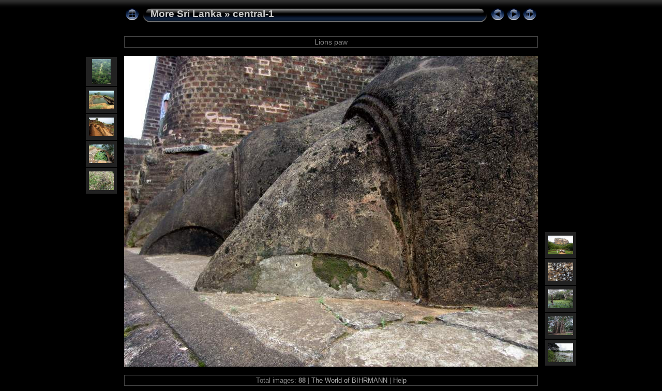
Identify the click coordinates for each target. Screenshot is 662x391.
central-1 (253, 13)
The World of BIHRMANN (349, 380)
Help (400, 380)
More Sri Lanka (186, 13)
